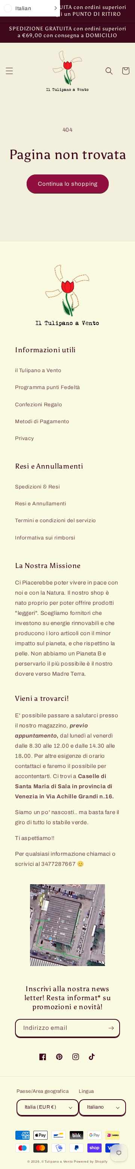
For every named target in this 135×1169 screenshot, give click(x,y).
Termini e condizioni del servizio (55, 520)
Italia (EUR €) (41, 1107)
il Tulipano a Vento (38, 370)
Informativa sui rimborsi (45, 538)
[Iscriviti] (111, 1028)
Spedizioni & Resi (37, 487)
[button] (9, 71)
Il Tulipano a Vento (57, 1161)
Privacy (24, 438)
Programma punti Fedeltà (47, 387)
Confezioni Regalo (38, 404)
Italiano (95, 1107)
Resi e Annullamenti (40, 503)
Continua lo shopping (68, 184)
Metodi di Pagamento (42, 421)
